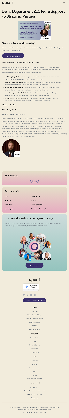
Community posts (34, 367)
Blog (34, 371)
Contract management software (34, 390)
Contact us (34, 397)
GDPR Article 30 (34, 321)
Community (34, 363)
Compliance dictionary (34, 378)
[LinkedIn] (35, 294)
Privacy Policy (34, 351)
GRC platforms (35, 386)
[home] (7, 3)
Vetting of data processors (34, 318)
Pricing (34, 325)
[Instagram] (27, 294)
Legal (34, 341)
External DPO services (34, 393)
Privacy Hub (34, 311)
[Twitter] (24, 294)
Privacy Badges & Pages (34, 314)
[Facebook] (31, 294)
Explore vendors (34, 328)
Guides (34, 374)
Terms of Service (34, 344)
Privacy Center (34, 337)
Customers (34, 360)
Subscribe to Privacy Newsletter (34, 300)
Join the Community (13, 55)
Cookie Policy (34, 348)
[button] (64, 2)
